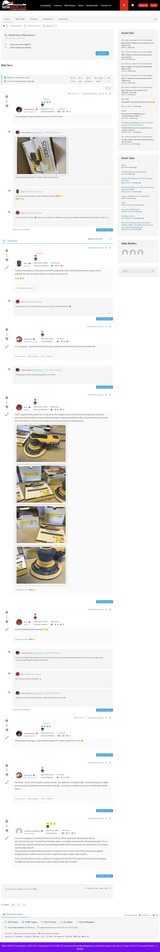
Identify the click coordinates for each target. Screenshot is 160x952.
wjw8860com (30, 927)
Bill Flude (28, 339)
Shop (80, 5)
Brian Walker (128, 106)
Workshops (70, 5)
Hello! (124, 111)
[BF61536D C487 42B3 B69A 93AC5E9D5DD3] (41, 542)
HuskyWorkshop (129, 218)
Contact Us (106, 5)
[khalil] (140, 252)
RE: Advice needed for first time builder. (137, 40)
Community (45, 5)
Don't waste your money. (20, 47)
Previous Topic (92, 888)
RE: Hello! (125, 99)
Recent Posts (48, 19)
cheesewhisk (20, 81)
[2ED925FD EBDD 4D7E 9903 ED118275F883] (41, 173)
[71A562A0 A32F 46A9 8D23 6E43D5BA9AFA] (41, 583)
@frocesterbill (49, 374)
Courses (58, 5)
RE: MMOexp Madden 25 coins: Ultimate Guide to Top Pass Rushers (137, 124)
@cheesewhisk (48, 196)
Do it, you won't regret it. (20, 44)
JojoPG (126, 118)
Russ (23, 192)
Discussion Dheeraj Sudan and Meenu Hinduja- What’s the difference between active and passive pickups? (137, 225)
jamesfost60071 (129, 205)
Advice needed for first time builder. (136, 196)
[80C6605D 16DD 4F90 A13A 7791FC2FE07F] (41, 502)
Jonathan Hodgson (32, 831)
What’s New (20, 19)
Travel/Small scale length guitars (134, 172)
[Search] (124, 5)
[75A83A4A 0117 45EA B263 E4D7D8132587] (41, 461)
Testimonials (92, 5)
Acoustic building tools (131, 209)
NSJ (125, 59)
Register (143, 5)
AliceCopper (128, 132)
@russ (22, 306)
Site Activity (63, 19)
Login (153, 5)
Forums (7, 19)
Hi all (123, 203)
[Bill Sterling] (133, 252)
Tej (125, 174)
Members (34, 19)
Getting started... (128, 216)
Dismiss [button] (80, 948)
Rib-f (125, 47)
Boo (22, 213)
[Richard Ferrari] (125, 252)
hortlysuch (127, 144)
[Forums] (4, 26)
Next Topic (104, 888)
